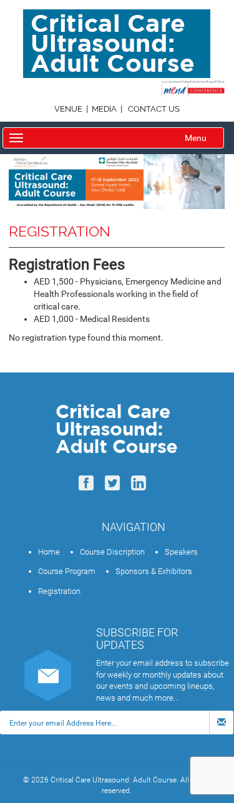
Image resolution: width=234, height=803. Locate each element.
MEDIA (104, 109)
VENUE (69, 109)
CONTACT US (154, 109)
